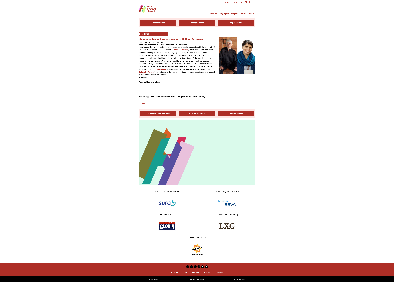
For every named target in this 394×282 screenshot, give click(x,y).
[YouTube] (202, 266)
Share (143, 104)
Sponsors (195, 272)
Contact (220, 272)
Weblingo (242, 279)
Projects (234, 14)
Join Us (251, 14)
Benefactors (208, 272)
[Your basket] (246, 2)
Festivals (213, 14)
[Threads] (195, 266)
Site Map (192, 279)
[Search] (250, 2)
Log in (235, 2)
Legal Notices (200, 279)
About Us (174, 272)
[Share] (253, 2)
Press (185, 272)
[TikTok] (206, 266)
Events (226, 2)
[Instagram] (199, 266)
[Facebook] (188, 266)
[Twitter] (191, 266)
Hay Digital (224, 14)
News (243, 14)
